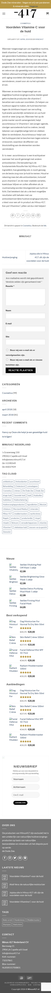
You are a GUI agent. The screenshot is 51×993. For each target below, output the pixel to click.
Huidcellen (38, 495)
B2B (29, 985)
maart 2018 (7, 414)
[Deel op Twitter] (23, 215)
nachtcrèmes (35, 514)
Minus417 (39, 39)
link (44, 225)
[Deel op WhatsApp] (12, 215)
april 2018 (7, 409)
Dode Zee (40, 491)
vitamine (43, 523)
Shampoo (6, 924)
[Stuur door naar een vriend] (28, 215)
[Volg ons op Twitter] (15, 858)
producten (15, 518)
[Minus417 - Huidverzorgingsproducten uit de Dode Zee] (25, 13)
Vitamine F (7, 527)
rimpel (37, 518)
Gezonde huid (19, 495)
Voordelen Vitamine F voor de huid (26, 876)
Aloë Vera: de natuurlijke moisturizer (27, 884)
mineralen (34, 509)
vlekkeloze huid (20, 527)
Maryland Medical (20, 509)
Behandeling (8, 486)
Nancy (5, 432)
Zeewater (7, 532)
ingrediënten (32, 504)
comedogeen (32, 486)
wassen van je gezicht (38, 527)
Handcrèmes (19, 920)
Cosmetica (25, 23)
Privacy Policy (38, 983)
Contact (37, 985)
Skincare (14, 523)
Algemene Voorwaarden (17, 983)
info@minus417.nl (11, 953)
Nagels (6, 518)
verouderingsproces (29, 523)
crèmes (17, 491)
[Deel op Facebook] (17, 215)
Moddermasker (33, 920)
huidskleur (7, 500)
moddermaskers (20, 514)
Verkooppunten (18, 985)
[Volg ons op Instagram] (10, 858)
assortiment (34, 481)
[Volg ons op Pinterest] (25, 858)
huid (29, 495)
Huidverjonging (9, 257)
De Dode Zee (28, 491)
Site (7, 337)
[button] (4, 13)
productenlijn (27, 518)
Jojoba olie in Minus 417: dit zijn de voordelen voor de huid (37, 257)
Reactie (10, 286)
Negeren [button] (34, 6)
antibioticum (8, 481)
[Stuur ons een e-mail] (20, 858)
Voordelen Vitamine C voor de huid (26, 901)
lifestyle (43, 504)
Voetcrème (17, 924)
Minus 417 (7, 514)
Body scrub (7, 920)
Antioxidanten (21, 481)
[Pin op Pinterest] (33, 215)
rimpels (6, 523)
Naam (8, 310)
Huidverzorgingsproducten (14, 504)
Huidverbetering (20, 500)
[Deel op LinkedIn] (38, 215)
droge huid (7, 495)
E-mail (9, 323)
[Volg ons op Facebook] (4, 858)
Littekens (7, 509)
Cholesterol (20, 486)
